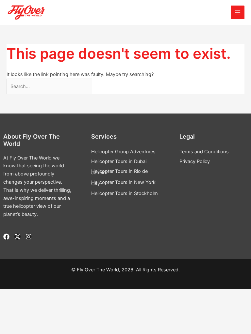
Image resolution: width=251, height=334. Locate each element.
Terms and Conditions (204, 152)
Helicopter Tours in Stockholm (124, 193)
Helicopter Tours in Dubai (118, 161)
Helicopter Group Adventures (123, 152)
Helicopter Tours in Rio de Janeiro (119, 171)
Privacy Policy (194, 161)
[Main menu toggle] (237, 12)
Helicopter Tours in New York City (123, 183)
